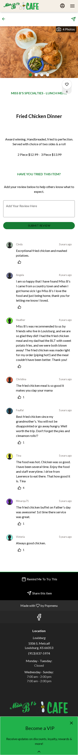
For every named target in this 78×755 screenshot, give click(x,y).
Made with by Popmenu (30, 605)
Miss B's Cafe (39, 707)
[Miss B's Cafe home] (21, 6)
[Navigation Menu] (72, 6)
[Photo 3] (41, 74)
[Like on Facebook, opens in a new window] (39, 618)
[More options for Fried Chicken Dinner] (67, 84)
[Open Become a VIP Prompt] (39, 751)
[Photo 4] (47, 74)
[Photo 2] (36, 74)
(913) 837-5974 (39, 653)
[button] (5, 19)
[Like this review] (20, 262)
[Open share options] (73, 19)
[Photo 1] (30, 74)
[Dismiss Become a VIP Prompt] (71, 723)
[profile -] (62, 5)
